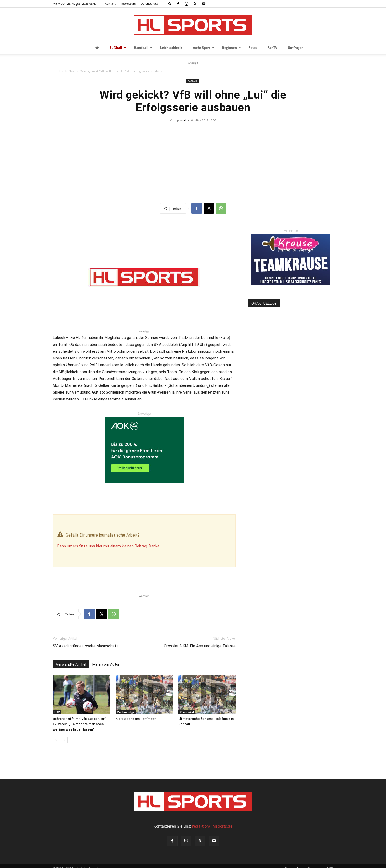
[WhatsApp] (221, 208)
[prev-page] (56, 740)
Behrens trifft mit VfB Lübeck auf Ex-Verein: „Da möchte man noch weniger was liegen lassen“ (79, 724)
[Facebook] (178, 3)
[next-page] (64, 740)
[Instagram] (186, 3)
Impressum (128, 4)
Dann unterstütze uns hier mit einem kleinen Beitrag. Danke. (108, 546)
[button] (170, 4)
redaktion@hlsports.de (212, 826)
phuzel (181, 120)
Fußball (70, 71)
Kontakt (110, 4)
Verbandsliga (125, 712)
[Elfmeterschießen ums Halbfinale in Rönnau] (207, 694)
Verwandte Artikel (71, 664)
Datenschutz (149, 4)
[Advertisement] (193, 163)
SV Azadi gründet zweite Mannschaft (85, 646)
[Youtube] (204, 3)
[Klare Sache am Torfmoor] (144, 694)
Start (56, 71)
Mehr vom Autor (105, 664)
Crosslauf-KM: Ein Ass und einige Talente (200, 646)
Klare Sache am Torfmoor (136, 719)
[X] (195, 3)
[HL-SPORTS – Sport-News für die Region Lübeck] (193, 25)
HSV (57, 712)
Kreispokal (187, 712)
